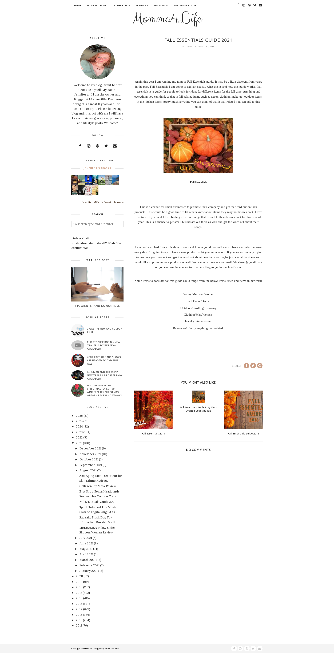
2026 (79, 416)
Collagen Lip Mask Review (97, 486)
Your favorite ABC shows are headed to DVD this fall (104, 360)
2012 (79, 620)
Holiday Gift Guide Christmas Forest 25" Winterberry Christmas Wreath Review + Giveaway (104, 390)
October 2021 (88, 459)
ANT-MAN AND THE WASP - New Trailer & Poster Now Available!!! (104, 375)
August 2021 (88, 470)
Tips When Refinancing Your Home (97, 305)
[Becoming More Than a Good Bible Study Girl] (74, 194)
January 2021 (88, 571)
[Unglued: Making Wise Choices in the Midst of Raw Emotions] (101, 184)
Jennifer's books (97, 168)
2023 (79, 432)
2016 (79, 598)
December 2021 (90, 448)
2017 (79, 593)
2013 (79, 615)
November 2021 (90, 454)
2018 (79, 587)
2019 (79, 582)
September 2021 (90, 465)
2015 (79, 604)
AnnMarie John (112, 648)
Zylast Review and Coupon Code (104, 330)
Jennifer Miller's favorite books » (103, 202)
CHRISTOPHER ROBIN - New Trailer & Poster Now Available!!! (103, 345)
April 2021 (86, 554)
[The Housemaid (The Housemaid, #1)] (88, 184)
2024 (79, 426)
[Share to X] (253, 365)
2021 (79, 443)
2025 (79, 421)
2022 (79, 437)
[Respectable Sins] (74, 184)
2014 (79, 609)
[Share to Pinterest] (260, 365)
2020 (79, 576)
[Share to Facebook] (246, 365)
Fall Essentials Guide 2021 (97, 502)
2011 (79, 625)
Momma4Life (167, 18)
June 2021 (86, 543)
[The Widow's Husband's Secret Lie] (95, 184)
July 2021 (85, 538)
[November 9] (88, 195)
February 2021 (89, 565)
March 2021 (87, 560)
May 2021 (85, 549)
